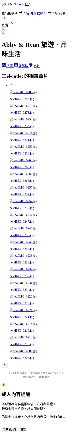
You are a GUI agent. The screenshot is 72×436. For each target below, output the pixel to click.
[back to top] (5, 365)
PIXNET (21, 372)
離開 (23, 429)
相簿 (10, 66)
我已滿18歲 (9, 429)
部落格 (23, 66)
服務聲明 (44, 376)
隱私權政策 (28, 376)
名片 (37, 66)
